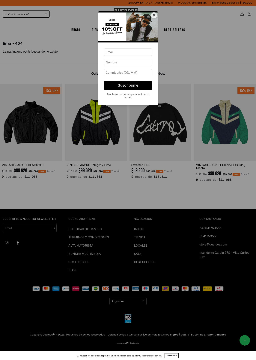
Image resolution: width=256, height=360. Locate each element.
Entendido (172, 356)
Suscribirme (128, 85)
